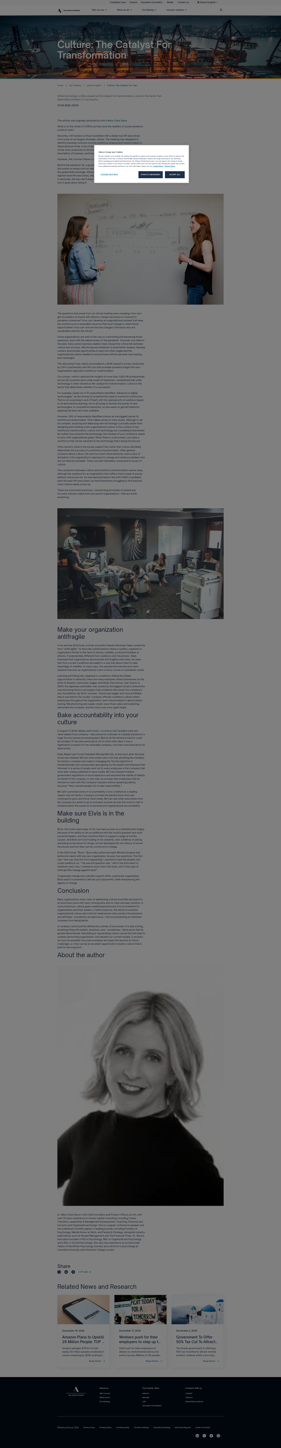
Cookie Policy (158, 166)
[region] (141, 164)
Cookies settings (109, 174)
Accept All (174, 174)
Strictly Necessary (150, 174)
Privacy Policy (169, 166)
